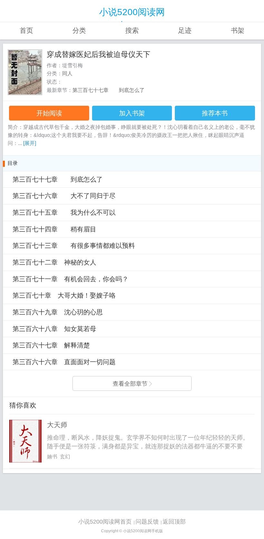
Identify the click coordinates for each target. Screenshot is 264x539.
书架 (237, 30)
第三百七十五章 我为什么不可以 (64, 212)
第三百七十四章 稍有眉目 (54, 229)
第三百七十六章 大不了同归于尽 (64, 195)
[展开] (29, 143)
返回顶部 (174, 521)
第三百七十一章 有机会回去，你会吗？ (70, 279)
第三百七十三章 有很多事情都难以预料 (74, 245)
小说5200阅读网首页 (105, 521)
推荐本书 (215, 113)
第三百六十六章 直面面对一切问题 (64, 361)
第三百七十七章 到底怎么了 (108, 90)
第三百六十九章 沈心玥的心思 (58, 312)
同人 (67, 73)
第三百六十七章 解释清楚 (51, 345)
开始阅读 (49, 113)
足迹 (185, 30)
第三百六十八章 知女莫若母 (54, 328)
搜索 (132, 30)
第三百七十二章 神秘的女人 (54, 262)
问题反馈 (147, 521)
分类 (79, 30)
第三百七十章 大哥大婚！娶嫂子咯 (64, 295)
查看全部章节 (130, 384)
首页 (26, 30)
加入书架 (132, 113)
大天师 (57, 425)
